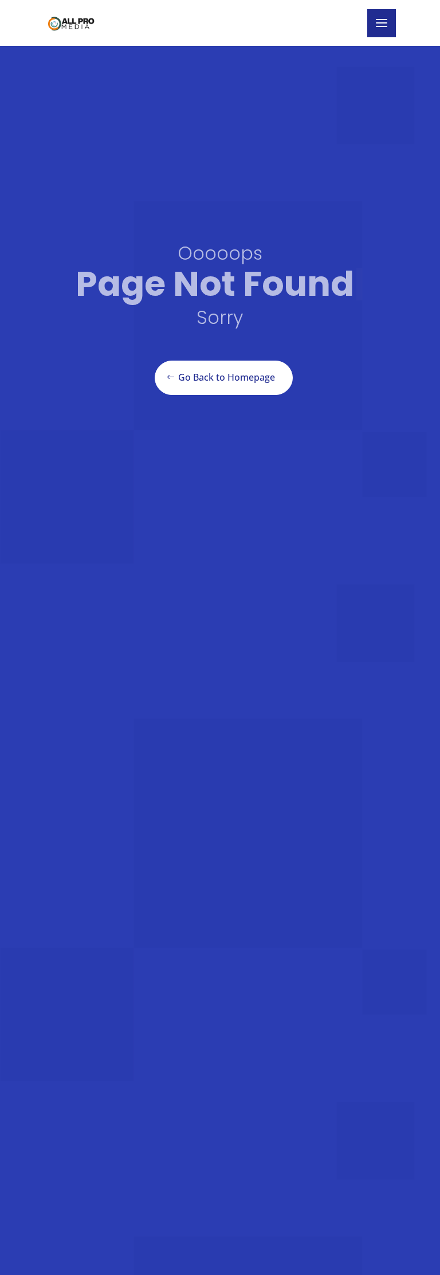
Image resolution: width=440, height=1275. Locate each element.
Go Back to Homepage (226, 377)
